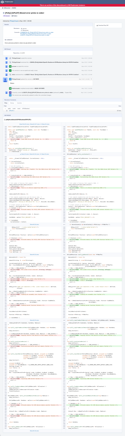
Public (15, 16)
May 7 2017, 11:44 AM (86, 92)
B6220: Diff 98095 (39, 88)
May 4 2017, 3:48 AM (87, 62)
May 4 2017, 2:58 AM (87, 58)
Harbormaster (16, 88)
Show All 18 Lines (34, 431)
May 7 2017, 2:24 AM (84, 79)
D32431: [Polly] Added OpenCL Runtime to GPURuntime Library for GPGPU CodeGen (54, 62)
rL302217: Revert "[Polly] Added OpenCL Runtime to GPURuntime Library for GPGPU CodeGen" (52, 74)
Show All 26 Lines (34, 224)
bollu (13, 74)
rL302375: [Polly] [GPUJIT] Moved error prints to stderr (34, 35)
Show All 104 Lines (34, 154)
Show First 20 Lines (24, 124)
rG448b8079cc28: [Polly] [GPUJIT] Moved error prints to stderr (36, 32)
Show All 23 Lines (34, 254)
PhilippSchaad (14, 21)
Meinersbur (25, 30)
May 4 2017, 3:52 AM (87, 66)
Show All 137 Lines (35, 124)
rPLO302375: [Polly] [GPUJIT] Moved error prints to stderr (35, 33)
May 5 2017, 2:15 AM (87, 74)
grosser (25, 28)
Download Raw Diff (103, 25)
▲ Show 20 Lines (24, 154)
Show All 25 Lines (34, 320)
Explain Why (68, 92)
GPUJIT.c (11, 110)
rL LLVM (22, 53)
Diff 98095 (36, 79)
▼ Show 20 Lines (45, 124)
